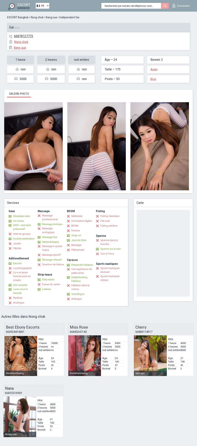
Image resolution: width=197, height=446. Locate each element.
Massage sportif (51, 254)
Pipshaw (18, 297)
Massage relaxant (52, 259)
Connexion (183, 5)
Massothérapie (50, 241)
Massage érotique (52, 224)
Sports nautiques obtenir (109, 278)
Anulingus (18, 302)
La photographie (22, 268)
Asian (154, 69)
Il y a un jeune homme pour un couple (22, 276)
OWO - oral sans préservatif (22, 227)
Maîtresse (76, 216)
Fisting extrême (108, 225)
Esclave (75, 230)
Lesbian (46, 289)
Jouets (17, 243)
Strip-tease (48, 279)
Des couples (20, 284)
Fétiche (17, 248)
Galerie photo (19, 93)
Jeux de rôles (78, 240)
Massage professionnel (50, 217)
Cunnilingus (77, 294)
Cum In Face (107, 253)
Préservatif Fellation (82, 264)
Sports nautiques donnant (109, 270)
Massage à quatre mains (52, 248)
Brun (153, 79)
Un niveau (18, 220)
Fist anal (105, 220)
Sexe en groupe (21, 233)
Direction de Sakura (53, 264)
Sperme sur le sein (110, 248)
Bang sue (51, 17)
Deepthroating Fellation (79, 279)
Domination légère (81, 220)
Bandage (76, 245)
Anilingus (76, 298)
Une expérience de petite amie (81, 271)
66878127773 (23, 36)
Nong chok (37, 17)
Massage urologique (48, 230)
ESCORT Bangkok (17, 17)
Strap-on (76, 235)
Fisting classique (109, 216)
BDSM (74, 225)
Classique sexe (21, 216)
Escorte (17, 263)
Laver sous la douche (20, 291)
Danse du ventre (51, 284)
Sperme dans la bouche (109, 242)
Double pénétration (23, 238)
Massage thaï (49, 237)
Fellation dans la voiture (80, 287)
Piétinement (77, 249)
